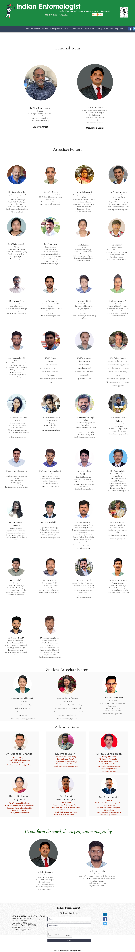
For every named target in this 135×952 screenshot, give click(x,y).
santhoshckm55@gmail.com (121, 592)
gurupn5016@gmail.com (52, 592)
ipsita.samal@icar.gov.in (117, 539)
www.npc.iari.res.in (96, 123)
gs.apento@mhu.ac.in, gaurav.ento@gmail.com (85, 596)
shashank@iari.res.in (97, 120)
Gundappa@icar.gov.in (52, 263)
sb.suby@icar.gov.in (16, 256)
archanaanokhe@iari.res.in (17, 437)
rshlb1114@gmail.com (86, 489)
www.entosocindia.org (42, 120)
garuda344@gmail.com (119, 259)
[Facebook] (130, 28)
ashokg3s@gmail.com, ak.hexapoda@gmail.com (17, 593)
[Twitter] (105, 923)
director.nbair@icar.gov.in (111, 812)
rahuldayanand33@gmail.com (120, 379)
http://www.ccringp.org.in (119, 210)
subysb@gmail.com (19, 254)
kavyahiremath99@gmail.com (25, 719)
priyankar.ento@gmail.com (51, 430)
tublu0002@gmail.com (114, 714)
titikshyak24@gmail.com (70, 719)
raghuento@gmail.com (84, 378)
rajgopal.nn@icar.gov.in (16, 377)
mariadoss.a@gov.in (83, 548)
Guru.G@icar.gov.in (52, 486)
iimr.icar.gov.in (18, 259)
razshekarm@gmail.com (52, 538)
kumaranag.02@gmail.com (52, 657)
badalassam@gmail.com (68, 812)
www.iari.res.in (18, 212)
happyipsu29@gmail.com (119, 535)
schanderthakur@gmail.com (22, 765)
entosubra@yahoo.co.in (109, 768)
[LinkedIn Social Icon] (105, 914)
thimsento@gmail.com (53, 316)
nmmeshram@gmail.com (121, 207)
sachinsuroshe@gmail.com (19, 209)
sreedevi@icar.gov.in (86, 211)
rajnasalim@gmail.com (85, 258)
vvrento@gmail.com (42, 118)
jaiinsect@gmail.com (22, 812)
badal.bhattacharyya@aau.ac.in (65, 814)
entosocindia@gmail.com (22, 929)
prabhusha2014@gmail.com (68, 766)
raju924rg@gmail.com (19, 375)
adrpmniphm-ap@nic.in (85, 545)
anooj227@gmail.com (84, 316)
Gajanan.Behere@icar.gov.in (53, 204)
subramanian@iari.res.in (111, 766)
